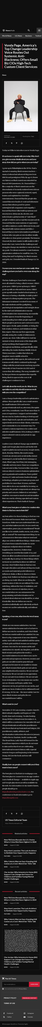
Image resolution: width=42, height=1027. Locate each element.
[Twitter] (11, 143)
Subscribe (34, 984)
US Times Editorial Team (16, 820)
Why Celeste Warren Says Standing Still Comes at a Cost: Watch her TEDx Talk (20, 862)
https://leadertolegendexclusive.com (16, 792)
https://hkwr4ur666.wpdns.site (14, 823)
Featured (7, 856)
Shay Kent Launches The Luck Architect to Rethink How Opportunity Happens (20, 852)
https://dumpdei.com (10, 798)
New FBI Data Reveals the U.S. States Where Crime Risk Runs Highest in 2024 (20, 841)
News (4, 75)
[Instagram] (24, 1013)
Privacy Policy (23, 989)
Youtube (30, 1017)
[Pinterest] (16, 143)
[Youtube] (24, 1017)
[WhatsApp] (21, 143)
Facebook (10, 1013)
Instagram (30, 1013)
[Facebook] (6, 143)
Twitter (9, 1017)
